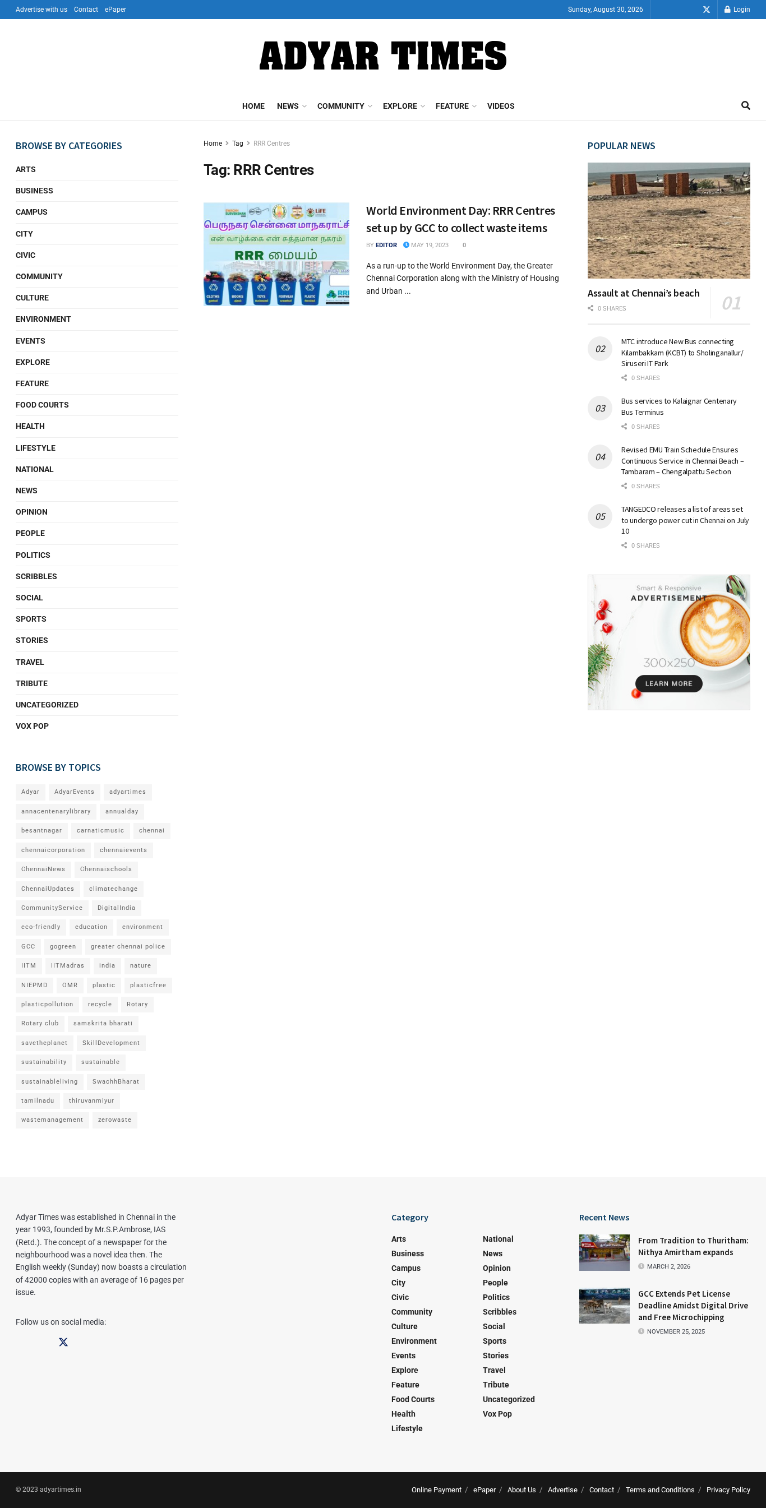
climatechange (113, 888)
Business (34, 190)
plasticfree (148, 985)
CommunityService (52, 908)
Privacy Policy (728, 1490)
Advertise (563, 1490)
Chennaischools (106, 869)
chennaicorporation (53, 850)
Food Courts (42, 404)
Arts (26, 169)
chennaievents (123, 850)
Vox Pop (32, 725)
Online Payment (437, 1490)
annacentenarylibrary (56, 811)
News (288, 105)
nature (140, 965)
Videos (501, 105)
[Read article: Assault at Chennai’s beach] (669, 221)
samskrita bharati (103, 1023)
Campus (32, 211)
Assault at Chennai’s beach (644, 292)
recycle (100, 1004)
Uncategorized (47, 704)
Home (253, 105)
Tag (237, 143)
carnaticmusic (100, 830)
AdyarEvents (74, 791)
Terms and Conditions (660, 1490)
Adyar (30, 791)
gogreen (63, 946)
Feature (452, 105)
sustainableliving (49, 1081)
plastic (104, 985)
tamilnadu (37, 1100)
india (107, 965)
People (30, 533)
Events (30, 340)
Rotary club (40, 1023)
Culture (32, 297)
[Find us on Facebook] (675, 10)
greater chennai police (128, 946)
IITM (28, 965)
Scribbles (36, 576)
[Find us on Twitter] (706, 10)
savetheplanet (44, 1043)
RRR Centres (271, 143)
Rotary (137, 1004)
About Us (521, 1490)
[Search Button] (745, 106)
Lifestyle (36, 447)
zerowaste (115, 1119)
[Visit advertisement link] (669, 642)
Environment (43, 318)
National (35, 469)
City (24, 233)
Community (340, 105)
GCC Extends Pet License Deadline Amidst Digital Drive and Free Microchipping (693, 1305)
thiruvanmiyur (91, 1100)
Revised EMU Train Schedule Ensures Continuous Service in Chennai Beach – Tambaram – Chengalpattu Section (682, 461)
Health (30, 426)
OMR (70, 985)
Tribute (32, 683)
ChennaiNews (43, 869)
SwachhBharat (116, 1081)
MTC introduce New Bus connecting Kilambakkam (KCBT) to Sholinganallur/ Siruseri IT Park (682, 352)
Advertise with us (41, 9)
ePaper (115, 9)
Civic (25, 255)
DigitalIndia (117, 908)
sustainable (100, 1062)
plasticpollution (47, 1004)
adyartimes (127, 791)
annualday (122, 811)
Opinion (32, 511)
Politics (33, 555)
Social (29, 597)
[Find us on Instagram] (691, 10)
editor (386, 245)
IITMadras (68, 965)
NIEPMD (34, 985)
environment (142, 927)
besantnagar (41, 830)
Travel (30, 662)
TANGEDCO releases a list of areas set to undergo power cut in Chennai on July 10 (685, 520)
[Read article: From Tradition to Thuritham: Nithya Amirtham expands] (604, 1252)
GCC (28, 946)
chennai (152, 830)
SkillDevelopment (111, 1043)
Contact (86, 9)
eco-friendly (41, 927)
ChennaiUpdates (48, 888)
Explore (400, 105)
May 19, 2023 (429, 245)
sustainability (44, 1062)
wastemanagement (52, 1119)
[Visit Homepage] (383, 55)
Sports (31, 618)
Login (741, 9)
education (91, 927)
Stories (32, 640)
